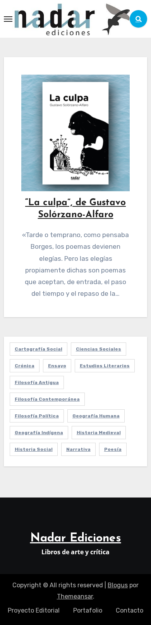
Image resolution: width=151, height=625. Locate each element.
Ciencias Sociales (98, 349)
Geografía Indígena (39, 432)
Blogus (118, 585)
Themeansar (75, 596)
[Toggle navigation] (8, 19)
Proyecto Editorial (34, 610)
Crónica (24, 365)
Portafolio (87, 610)
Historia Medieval (99, 432)
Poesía (113, 449)
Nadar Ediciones (75, 538)
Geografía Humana (96, 416)
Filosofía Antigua (37, 382)
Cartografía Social (38, 349)
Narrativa (78, 449)
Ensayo (57, 365)
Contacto (129, 610)
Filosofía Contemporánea (47, 399)
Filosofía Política (37, 416)
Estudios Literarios (105, 365)
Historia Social (34, 449)
